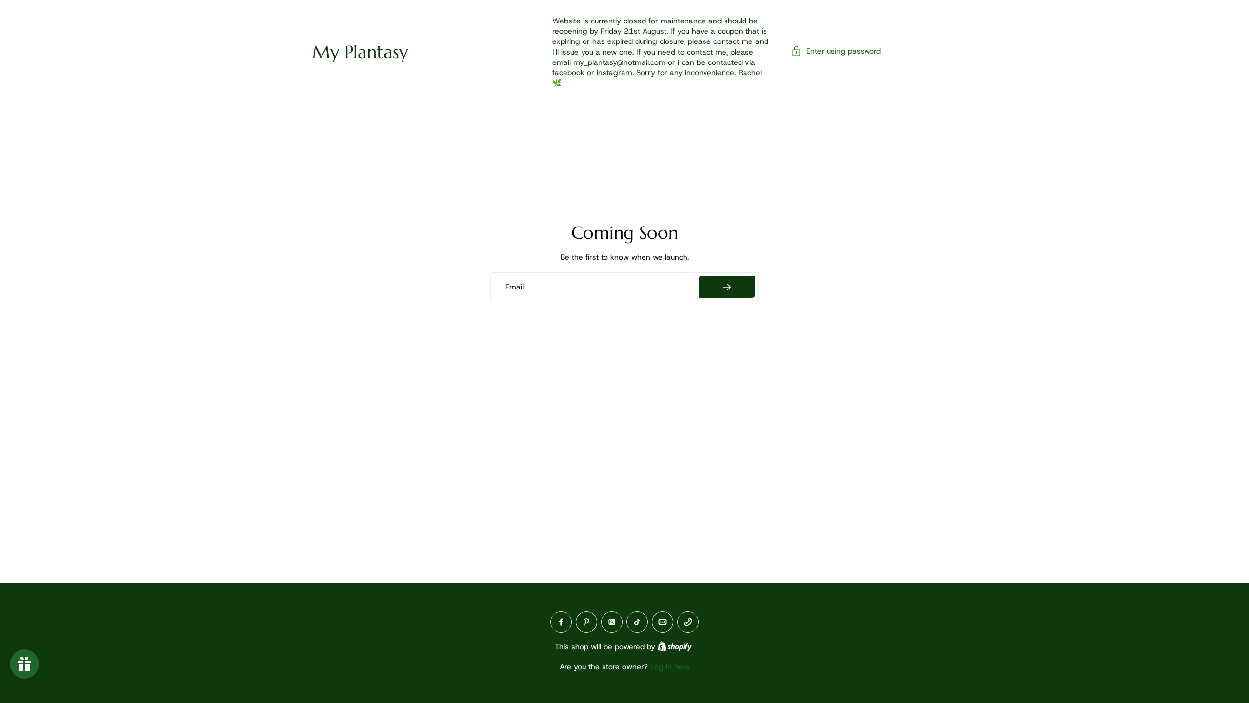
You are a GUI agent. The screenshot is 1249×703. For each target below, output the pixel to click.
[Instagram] (612, 622)
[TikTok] (637, 622)
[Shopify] (674, 646)
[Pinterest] (586, 622)
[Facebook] (561, 622)
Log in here (670, 667)
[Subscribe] (727, 287)
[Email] (662, 622)
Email (514, 286)
